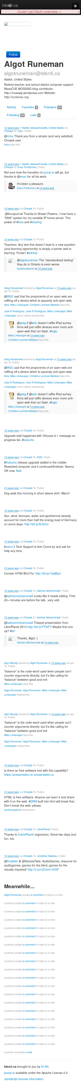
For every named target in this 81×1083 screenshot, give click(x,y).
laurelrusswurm (25, 268)
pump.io (49, 172)
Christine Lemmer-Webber (44, 304)
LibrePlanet (43, 829)
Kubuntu (11, 462)
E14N (44, 1066)
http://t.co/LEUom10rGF (43, 869)
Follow (13, 54)
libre (6, 304)
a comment (37, 894)
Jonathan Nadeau (47, 856)
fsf (13, 631)
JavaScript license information (23, 1079)
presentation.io (44, 774)
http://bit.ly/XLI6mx (36, 524)
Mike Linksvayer (19, 304)
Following (15, 115)
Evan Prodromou (27, 167)
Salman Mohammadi (48, 590)
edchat (32, 253)
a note (28, 1052)
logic (54, 331)
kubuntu (28, 440)
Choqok (8, 131)
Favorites (29, 107)
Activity (11, 107)
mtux (20, 131)
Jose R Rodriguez (14, 311)
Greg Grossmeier (13, 288)
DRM (33, 801)
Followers (52, 107)
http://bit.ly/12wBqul (48, 573)
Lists (35, 115)
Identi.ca (10, 5)
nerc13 (10, 547)
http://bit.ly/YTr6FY (39, 627)
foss (20, 222)
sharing (37, 222)
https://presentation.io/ (18, 774)
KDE (39, 457)
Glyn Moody (11, 663)
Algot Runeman (45, 288)
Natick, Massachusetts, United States (43, 127)
